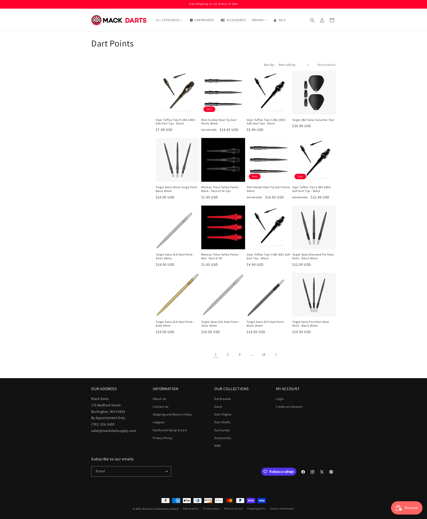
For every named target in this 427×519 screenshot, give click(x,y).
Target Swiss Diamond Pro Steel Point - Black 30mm (313, 256)
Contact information (282, 508)
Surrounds (222, 430)
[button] (312, 20)
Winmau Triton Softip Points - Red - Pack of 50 (220, 256)
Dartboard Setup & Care (170, 430)
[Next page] (276, 354)
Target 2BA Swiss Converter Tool (313, 120)
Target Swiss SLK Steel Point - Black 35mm (266, 323)
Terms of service (233, 508)
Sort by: (269, 65)
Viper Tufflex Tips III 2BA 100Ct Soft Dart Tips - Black (175, 122)
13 (263, 354)
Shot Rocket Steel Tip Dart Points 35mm (268, 189)
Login (280, 399)
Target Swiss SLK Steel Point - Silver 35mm (175, 256)
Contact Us (161, 407)
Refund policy (191, 508)
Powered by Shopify (167, 508)
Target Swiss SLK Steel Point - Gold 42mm (175, 323)
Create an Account (289, 407)
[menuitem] (169, 20)
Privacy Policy (162, 438)
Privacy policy (211, 508)
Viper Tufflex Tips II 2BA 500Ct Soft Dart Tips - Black (311, 189)
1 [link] (216, 354)
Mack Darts (148, 508)
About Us (159, 399)
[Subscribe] (166, 471)
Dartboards (222, 399)
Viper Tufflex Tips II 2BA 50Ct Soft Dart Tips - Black (268, 256)
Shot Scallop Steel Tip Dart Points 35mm (219, 122)
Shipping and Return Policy (172, 414)
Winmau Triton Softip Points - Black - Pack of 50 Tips (220, 189)
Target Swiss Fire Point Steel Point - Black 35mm (310, 323)
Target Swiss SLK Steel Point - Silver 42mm (220, 323)
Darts (218, 407)
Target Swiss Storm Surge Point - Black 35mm (177, 189)
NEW (217, 446)
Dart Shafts (222, 422)
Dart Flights (222, 414)
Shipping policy (256, 508)
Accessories (222, 438)
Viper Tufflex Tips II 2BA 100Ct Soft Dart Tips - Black (266, 122)
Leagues (159, 422)
